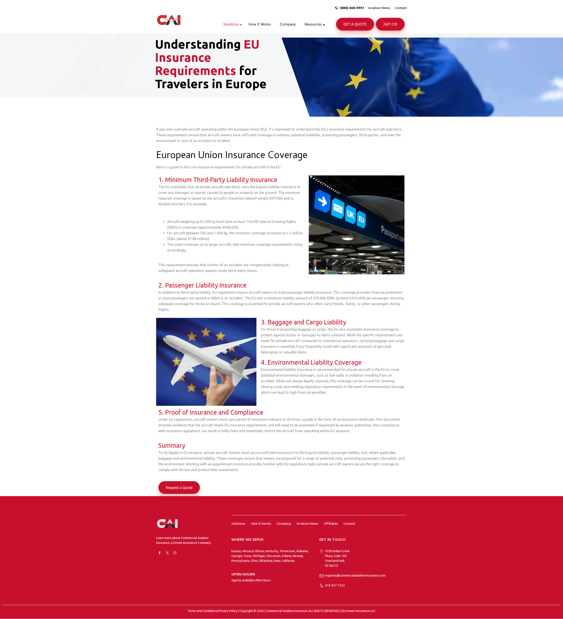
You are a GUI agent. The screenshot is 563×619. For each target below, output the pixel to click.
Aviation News (379, 8)
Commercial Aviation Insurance (287, 611)
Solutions (238, 523)
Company (284, 523)
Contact (401, 8)
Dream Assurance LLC (360, 611)
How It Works (261, 523)
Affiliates (331, 523)
